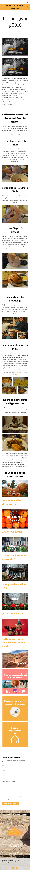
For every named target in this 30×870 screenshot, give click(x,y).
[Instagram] (17, 868)
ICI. (26, 466)
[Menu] (27, 7)
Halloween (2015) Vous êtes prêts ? (15, 557)
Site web (4, 776)
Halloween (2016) (12, 531)
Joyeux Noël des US (13, 613)
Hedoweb (13, 862)
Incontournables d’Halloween (11, 502)
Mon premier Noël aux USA (15, 586)
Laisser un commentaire (10, 803)
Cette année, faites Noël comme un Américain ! (14, 642)
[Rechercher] (27, 2)
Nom (3, 765)
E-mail (4, 771)
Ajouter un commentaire (9, 781)
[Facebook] (13, 868)
